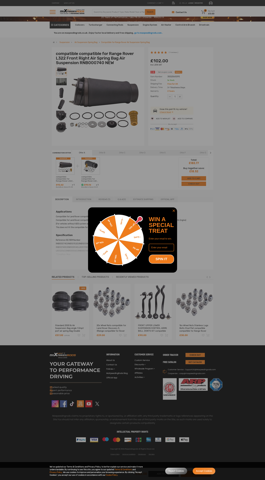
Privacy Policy (56, 472)
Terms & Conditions (123, 469)
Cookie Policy (112, 475)
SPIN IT (161, 259)
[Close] (173, 210)
